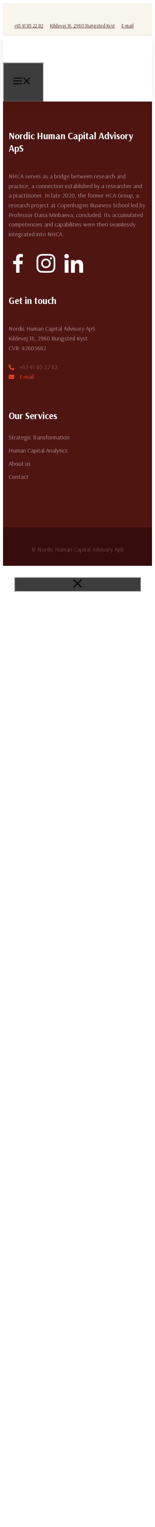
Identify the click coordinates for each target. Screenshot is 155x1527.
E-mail (128, 26)
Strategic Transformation (39, 437)
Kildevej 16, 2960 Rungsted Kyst (82, 26)
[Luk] (77, 584)
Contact (19, 476)
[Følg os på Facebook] (18, 13)
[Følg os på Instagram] (30, 13)
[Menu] (23, 82)
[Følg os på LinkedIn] (42, 13)
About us (20, 463)
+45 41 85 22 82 (28, 26)
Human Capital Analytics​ (38, 450)
